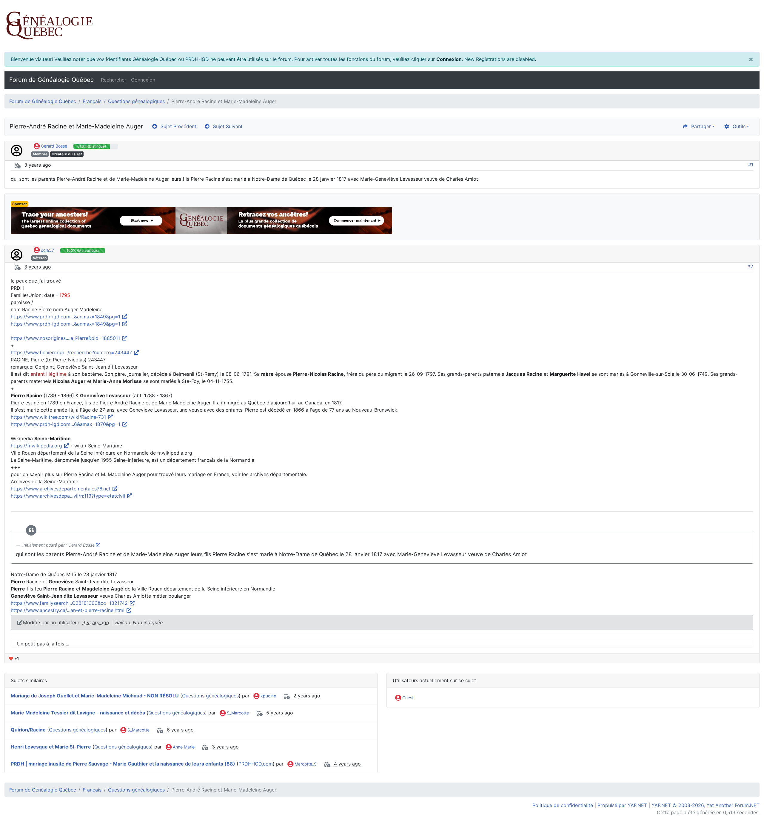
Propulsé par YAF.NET (622, 805)
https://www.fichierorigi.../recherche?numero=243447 (72, 352)
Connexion (449, 59)
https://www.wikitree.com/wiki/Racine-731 (59, 417)
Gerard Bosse (53, 145)
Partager (699, 126)
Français (92, 101)
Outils (737, 126)
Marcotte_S (305, 763)
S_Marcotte (237, 712)
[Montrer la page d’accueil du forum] (382, 26)
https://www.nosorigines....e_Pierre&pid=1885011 (66, 338)
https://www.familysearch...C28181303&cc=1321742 (70, 603)
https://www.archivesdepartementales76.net (61, 489)
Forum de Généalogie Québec (51, 79)
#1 (750, 165)
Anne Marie (183, 746)
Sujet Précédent (177, 126)
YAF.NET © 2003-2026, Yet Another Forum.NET (705, 805)
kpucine (267, 695)
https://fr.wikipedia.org (37, 446)
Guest (407, 697)
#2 (750, 266)
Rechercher (113, 80)
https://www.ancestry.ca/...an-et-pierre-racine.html (68, 610)
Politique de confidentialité (562, 805)
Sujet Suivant (226, 126)
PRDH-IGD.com (255, 764)
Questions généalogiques (136, 101)
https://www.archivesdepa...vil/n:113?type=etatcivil (69, 496)
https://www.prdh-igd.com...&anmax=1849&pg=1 (66, 317)
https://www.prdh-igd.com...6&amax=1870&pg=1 (66, 424)
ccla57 (47, 250)
